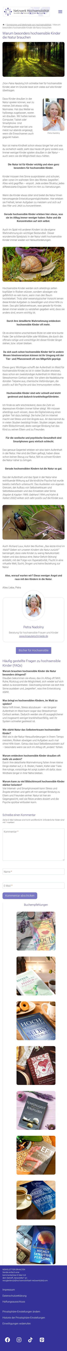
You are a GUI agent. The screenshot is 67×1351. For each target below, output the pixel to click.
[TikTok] (30, 1340)
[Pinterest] (42, 1340)
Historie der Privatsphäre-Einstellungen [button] (23, 1317)
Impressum (8, 1289)
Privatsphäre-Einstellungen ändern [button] (21, 1311)
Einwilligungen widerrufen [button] (16, 1323)
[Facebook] (7, 1340)
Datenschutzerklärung (14, 1295)
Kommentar (11, 831)
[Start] (3, 24)
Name (8, 871)
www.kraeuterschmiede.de (33, 636)
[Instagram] (19, 1340)
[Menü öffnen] (60, 11)
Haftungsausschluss (13, 1301)
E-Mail (8, 885)
